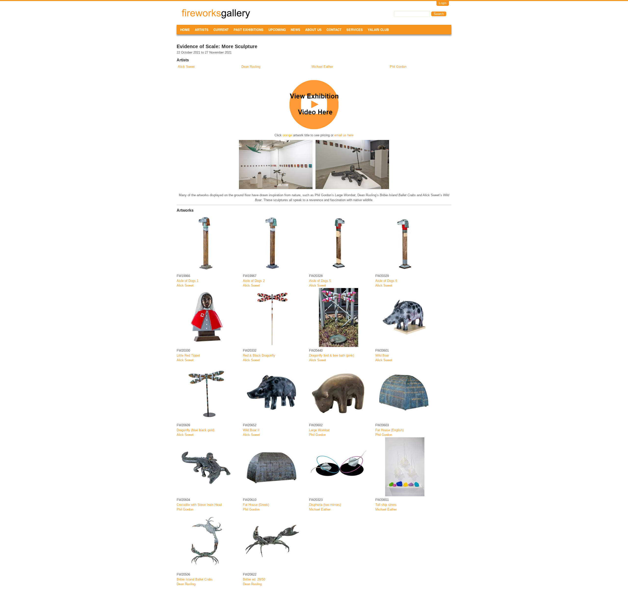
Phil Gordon (398, 67)
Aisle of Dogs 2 (254, 281)
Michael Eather (322, 67)
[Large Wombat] (338, 420)
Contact (334, 29)
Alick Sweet (186, 67)
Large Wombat (319, 430)
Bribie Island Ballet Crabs (195, 579)
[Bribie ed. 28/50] (272, 570)
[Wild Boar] (404, 346)
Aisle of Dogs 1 (187, 281)
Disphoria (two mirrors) (325, 505)
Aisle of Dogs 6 (386, 281)
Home (185, 29)
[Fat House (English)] (404, 420)
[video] (314, 128)
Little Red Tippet (188, 355)
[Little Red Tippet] (206, 346)
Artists (202, 29)
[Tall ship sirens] (404, 495)
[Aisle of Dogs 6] (404, 271)
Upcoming (277, 29)
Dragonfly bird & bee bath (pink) (331, 355)
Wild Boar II (251, 430)
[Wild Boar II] (272, 420)
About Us (313, 29)
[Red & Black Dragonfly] (272, 346)
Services (354, 29)
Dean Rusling (250, 67)
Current (221, 29)
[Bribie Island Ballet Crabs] (206, 570)
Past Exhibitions (248, 29)
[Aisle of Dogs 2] (272, 271)
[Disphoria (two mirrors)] (338, 495)
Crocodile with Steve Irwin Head (199, 505)
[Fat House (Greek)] (272, 495)
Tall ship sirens (386, 505)
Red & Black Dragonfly (259, 355)
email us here (343, 135)
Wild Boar (382, 355)
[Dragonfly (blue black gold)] (206, 420)
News (295, 29)
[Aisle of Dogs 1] (206, 271)
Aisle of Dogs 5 (320, 281)
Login (442, 3)
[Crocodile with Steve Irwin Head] (206, 495)
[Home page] (216, 17)
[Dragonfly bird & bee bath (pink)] (338, 346)
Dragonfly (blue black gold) (195, 430)
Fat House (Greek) (256, 505)
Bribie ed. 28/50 (254, 579)
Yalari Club (378, 29)
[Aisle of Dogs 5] (338, 271)
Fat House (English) (389, 430)
